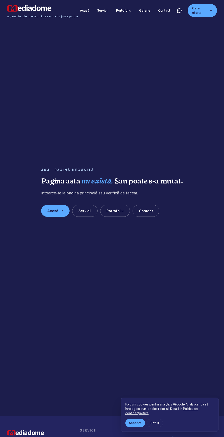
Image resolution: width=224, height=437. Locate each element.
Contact (164, 10)
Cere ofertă (196, 10)
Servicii (102, 10)
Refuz (154, 423)
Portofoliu (123, 10)
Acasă (84, 10)
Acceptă (135, 423)
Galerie (144, 10)
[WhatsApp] (179, 10)
